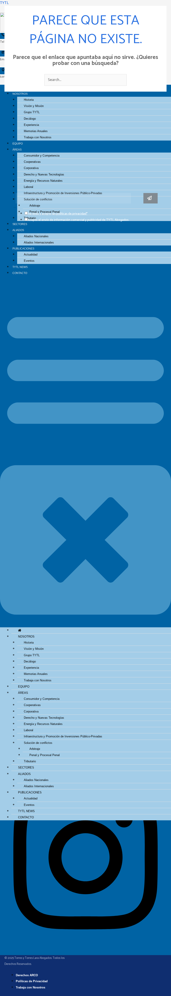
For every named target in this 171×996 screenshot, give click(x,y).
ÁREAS (17, 149)
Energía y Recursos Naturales (43, 180)
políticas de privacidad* (72, 213)
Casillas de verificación (14, 207)
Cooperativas (32, 161)
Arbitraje (34, 749)
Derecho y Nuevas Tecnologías (44, 174)
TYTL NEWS (20, 267)
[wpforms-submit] (150, 198)
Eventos (29, 260)
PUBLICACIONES (23, 248)
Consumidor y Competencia (41, 155)
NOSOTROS (26, 636)
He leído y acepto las (58, 213)
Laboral (28, 187)
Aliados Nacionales (36, 236)
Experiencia (31, 125)
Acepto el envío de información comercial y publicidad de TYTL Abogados (78, 220)
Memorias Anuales (36, 131)
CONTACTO (19, 273)
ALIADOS (18, 230)
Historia (29, 99)
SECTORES (19, 224)
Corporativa (31, 168)
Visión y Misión (34, 106)
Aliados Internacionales (39, 242)
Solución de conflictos (38, 742)
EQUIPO (17, 143)
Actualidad (30, 254)
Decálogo (30, 118)
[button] (85, 454)
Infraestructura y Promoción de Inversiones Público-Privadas (63, 736)
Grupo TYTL (32, 112)
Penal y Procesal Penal (44, 755)
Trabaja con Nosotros (37, 137)
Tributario (30, 761)
